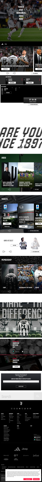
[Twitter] (22, 408)
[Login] (40, 1)
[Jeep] (5, 44)
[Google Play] (16, 351)
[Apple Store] (25, 351)
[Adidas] (2, 44)
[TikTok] (25, 408)
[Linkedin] (27, 408)
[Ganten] (16, 459)
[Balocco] (6, 459)
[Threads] (17, 408)
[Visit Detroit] (36, 455)
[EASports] (16, 455)
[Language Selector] (40, 465)
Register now (21, 386)
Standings (8, 92)
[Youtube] (19, 408)
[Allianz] (6, 455)
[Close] (39, 470)
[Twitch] (30, 408)
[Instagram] (14, 408)
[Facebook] (11, 408)
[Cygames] (26, 455)
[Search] (38, 1)
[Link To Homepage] (21, 1)
